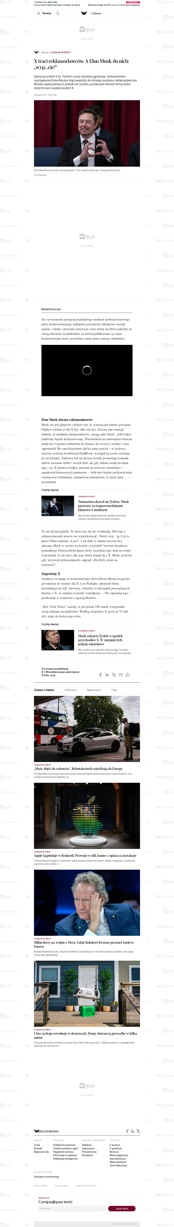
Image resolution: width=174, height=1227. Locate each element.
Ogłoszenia (88, 1148)
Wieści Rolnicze (118, 1162)
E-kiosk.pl (115, 1145)
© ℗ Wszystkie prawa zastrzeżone (60, 672)
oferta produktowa (86, 1186)
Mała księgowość (119, 1155)
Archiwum (87, 1155)
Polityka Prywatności (64, 1145)
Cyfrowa (44, 52)
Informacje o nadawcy (65, 1155)
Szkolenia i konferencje (46, 1176)
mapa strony (40, 1186)
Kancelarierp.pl (118, 1158)
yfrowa (96, 13)
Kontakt (38, 1148)
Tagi (114, 690)
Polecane (71, 690)
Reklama (87, 1145)
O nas (37, 1145)
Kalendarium (61, 1186)
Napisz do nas (41, 1151)
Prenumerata (89, 1151)
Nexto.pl (114, 1151)
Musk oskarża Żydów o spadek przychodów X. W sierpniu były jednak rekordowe (100, 640)
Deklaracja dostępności (65, 1158)
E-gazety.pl (116, 1148)
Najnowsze (94, 690)
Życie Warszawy (118, 1165)
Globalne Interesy (60, 52)
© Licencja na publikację (55, 668)
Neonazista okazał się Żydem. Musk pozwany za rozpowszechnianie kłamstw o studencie (103, 506)
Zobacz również (44, 690)
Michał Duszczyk (51, 309)
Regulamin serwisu (63, 1151)
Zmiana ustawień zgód (65, 1148)
